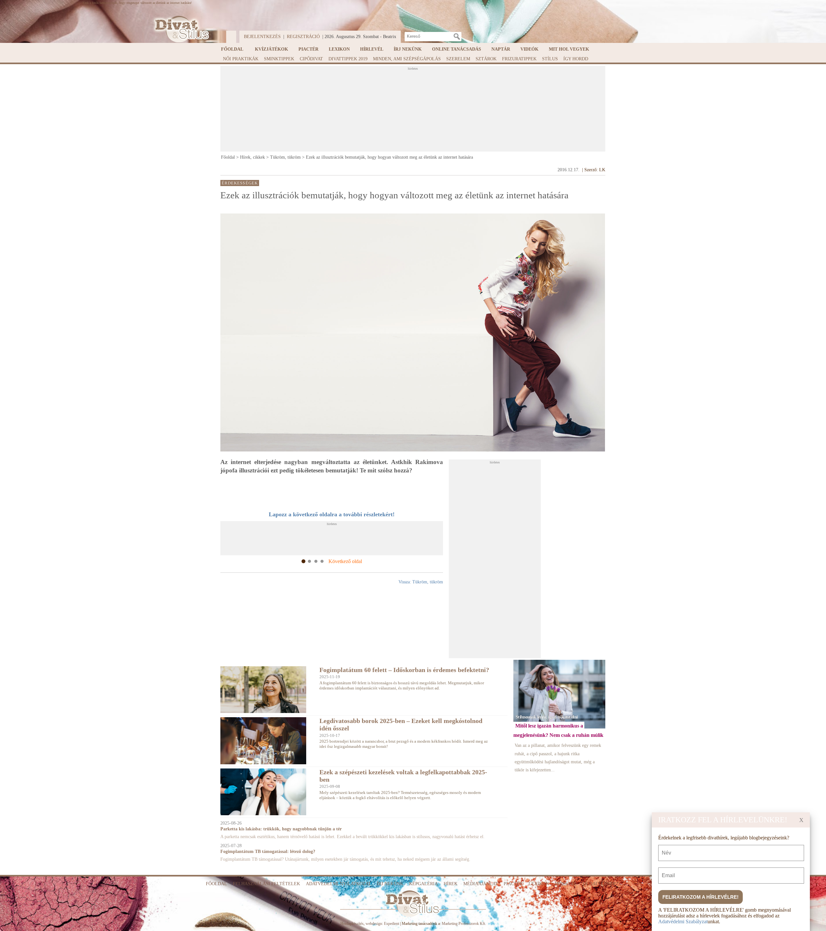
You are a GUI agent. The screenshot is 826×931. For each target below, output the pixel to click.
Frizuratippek (519, 58)
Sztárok (486, 58)
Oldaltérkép (599, 883)
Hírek (451, 883)
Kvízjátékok (271, 49)
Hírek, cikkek (252, 157)
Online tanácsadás (456, 49)
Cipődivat (311, 58)
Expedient (391, 923)
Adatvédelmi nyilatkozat (338, 883)
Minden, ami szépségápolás (407, 58)
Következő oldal (345, 561)
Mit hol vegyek (569, 49)
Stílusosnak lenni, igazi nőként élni (547, 717)
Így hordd (575, 58)
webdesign (374, 923)
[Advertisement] (412, 110)
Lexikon (339, 49)
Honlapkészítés (352, 923)
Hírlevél (371, 49)
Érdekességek (240, 183)
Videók (529, 49)
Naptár (500, 49)
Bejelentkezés (262, 36)
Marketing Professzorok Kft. (464, 923)
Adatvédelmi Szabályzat (683, 921)
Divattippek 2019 (348, 58)
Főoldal (232, 49)
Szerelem (458, 58)
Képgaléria (423, 883)
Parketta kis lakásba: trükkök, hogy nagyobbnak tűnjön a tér (281, 829)
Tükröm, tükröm (285, 157)
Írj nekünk (408, 49)
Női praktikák (240, 58)
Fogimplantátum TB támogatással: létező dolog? (267, 851)
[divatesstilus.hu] (180, 29)
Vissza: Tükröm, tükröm (420, 581)
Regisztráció (303, 36)
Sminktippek (279, 58)
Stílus (550, 58)
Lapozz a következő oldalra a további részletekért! (332, 514)
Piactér (308, 49)
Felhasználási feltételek (266, 883)
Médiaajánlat (480, 883)
